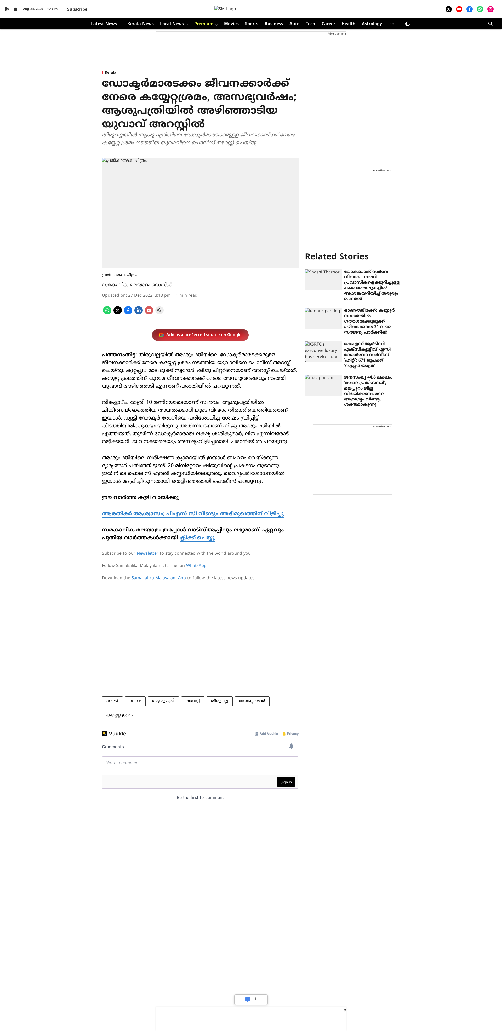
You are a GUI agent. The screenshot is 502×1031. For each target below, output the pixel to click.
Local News (172, 24)
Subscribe (77, 9)
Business (274, 24)
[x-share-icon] (117, 313)
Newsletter (147, 553)
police (135, 701)
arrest (112, 701)
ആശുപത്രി (163, 701)
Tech (310, 24)
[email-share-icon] (149, 313)
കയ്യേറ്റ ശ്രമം (119, 715)
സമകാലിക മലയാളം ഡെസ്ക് (137, 285)
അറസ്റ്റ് (193, 701)
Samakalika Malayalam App (159, 578)
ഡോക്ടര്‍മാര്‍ (252, 701)
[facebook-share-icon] (128, 313)
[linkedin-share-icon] (138, 313)
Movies (231, 24)
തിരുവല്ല (219, 701)
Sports (251, 24)
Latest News (104, 24)
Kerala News (140, 24)
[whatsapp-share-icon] (107, 313)
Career (328, 24)
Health (348, 24)
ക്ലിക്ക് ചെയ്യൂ (197, 538)
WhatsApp (196, 566)
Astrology (372, 24)
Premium (204, 24)
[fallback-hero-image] (323, 279)
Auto (294, 24)
